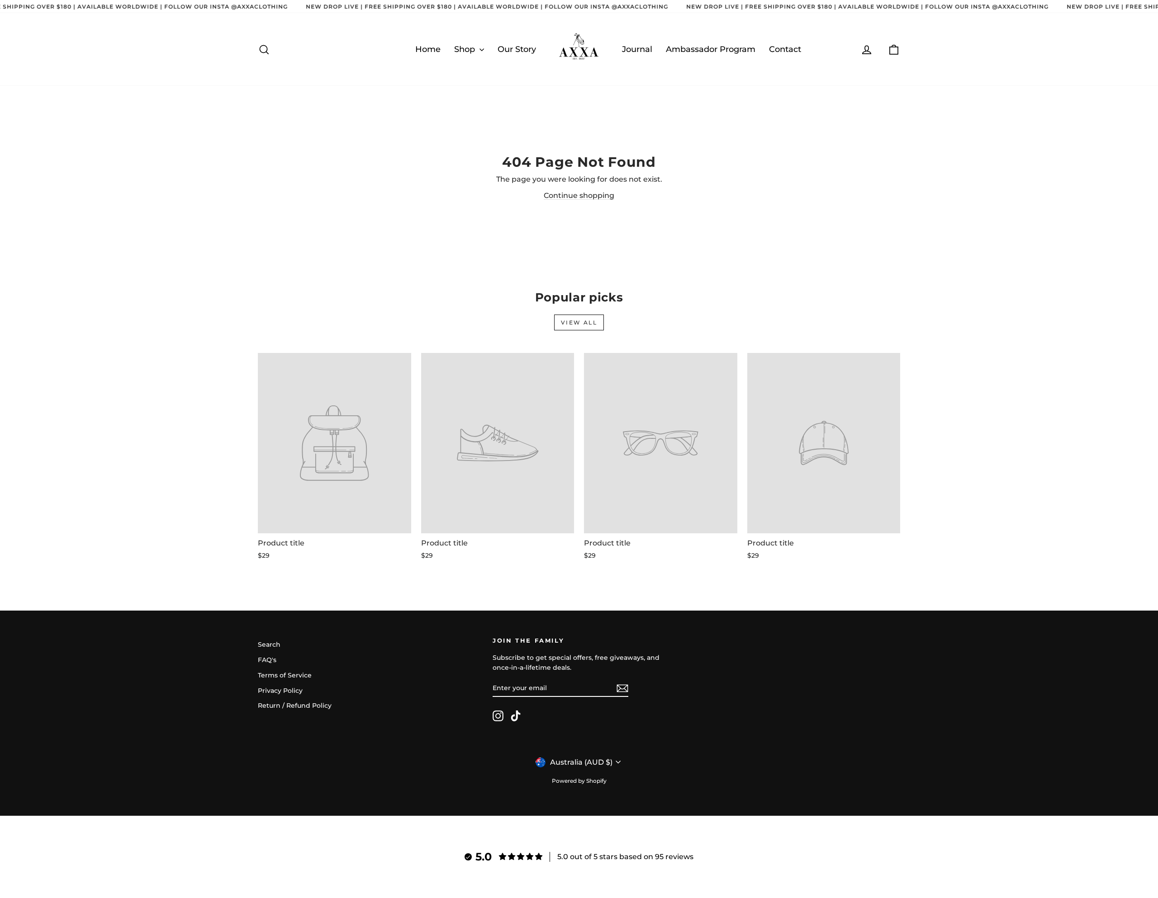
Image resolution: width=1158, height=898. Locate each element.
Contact (785, 49)
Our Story (517, 49)
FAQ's (267, 660)
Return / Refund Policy (295, 705)
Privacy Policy (280, 690)
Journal (637, 49)
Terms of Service (285, 675)
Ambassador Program (710, 49)
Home (428, 49)
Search (269, 644)
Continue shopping (579, 195)
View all (579, 322)
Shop (465, 49)
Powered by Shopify (579, 780)
